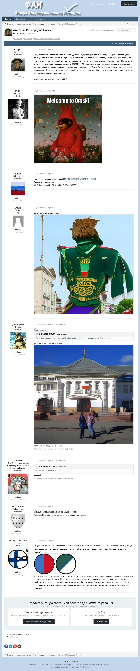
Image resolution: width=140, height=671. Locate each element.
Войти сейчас (101, 621)
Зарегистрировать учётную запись (38, 621)
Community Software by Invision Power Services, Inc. (70, 667)
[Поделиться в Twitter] (10, 646)
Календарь (20, 19)
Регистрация (129, 4)
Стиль (74, 661)
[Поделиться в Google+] (15, 646)
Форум (8, 19)
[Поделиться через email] (19, 646)
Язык (64, 661)
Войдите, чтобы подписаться (103, 30)
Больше (130, 24)
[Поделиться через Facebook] (6, 646)
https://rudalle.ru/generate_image (81, 178)
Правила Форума (38, 19)
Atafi (58, 466)
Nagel (58, 334)
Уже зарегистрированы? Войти (104, 4)
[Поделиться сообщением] (133, 49)
